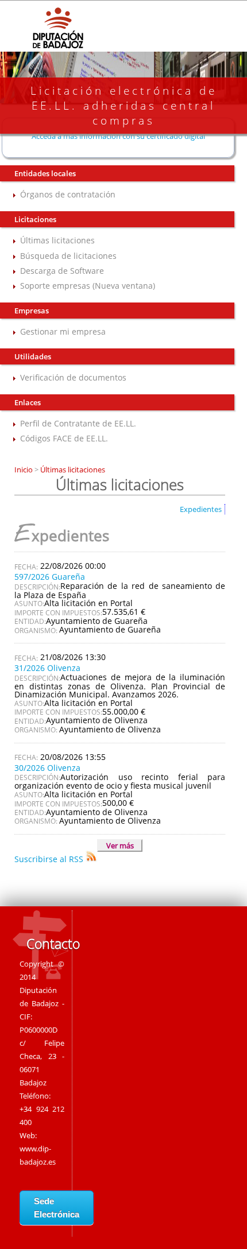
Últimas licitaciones (57, 240)
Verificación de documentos (73, 377)
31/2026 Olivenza (47, 667)
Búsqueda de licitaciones (68, 255)
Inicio (24, 469)
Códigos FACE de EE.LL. (64, 438)
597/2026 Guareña (49, 576)
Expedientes (201, 509)
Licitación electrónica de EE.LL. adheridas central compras (123, 105)
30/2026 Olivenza (47, 767)
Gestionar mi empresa (63, 331)
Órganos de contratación (67, 194)
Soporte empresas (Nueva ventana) (87, 285)
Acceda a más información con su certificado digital (118, 136)
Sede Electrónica (56, 1207)
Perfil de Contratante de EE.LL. (78, 423)
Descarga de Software (62, 270)
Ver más (120, 845)
